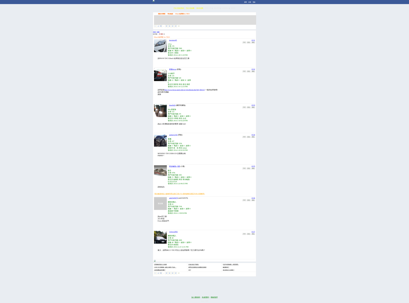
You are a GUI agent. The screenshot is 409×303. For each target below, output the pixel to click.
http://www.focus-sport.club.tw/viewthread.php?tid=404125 (184, 90)
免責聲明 (205, 297)
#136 (253, 198)
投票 (240, 26)
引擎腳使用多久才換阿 (160, 264)
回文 (248, 42)
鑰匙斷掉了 (226, 267)
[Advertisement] (205, 20)
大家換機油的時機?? (159, 270)
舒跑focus (172, 69)
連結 (253, 42)
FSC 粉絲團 (190, 8)
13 (175, 26)
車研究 (233, 8)
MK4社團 (199, 8)
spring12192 (173, 135)
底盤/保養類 (161, 14)
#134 (253, 135)
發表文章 (230, 26)
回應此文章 (250, 26)
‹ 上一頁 (159, 26)
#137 (253, 232)
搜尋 (245, 2)
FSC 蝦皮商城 (179, 8)
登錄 (254, 2)
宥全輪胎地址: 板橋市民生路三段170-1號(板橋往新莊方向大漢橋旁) (179, 194)
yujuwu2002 (173, 232)
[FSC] (154, 1)
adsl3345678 (173, 198)
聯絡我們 (214, 297)
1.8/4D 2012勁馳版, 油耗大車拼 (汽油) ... (165, 267)
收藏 (158, 32)
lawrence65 (173, 40)
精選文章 (208, 8)
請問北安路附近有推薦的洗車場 (197, 267)
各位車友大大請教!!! (228, 270)
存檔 (154, 32)
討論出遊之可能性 (193, 264)
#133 (253, 105)
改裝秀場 (217, 8)
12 (172, 26)
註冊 (249, 2)
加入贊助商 (195, 297)
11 (169, 26)
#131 (253, 40)
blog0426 (172, 105)
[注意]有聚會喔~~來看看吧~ (231, 264)
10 (166, 26)
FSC (155, 14)
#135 (253, 166)
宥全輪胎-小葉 (174, 166)
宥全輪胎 (170, 14)
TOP (244, 42)
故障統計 (225, 8)
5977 (189, 270)
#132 (253, 69)
